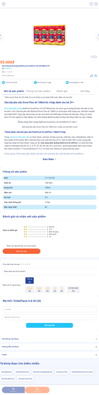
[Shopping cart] (96, 3)
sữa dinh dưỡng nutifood (42, 372)
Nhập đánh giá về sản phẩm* (15, 271)
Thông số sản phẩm (38, 91)
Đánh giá (62, 91)
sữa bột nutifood (22, 372)
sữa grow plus (61, 372)
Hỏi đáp (85, 91)
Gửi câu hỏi (49, 325)
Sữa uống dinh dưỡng (13, 108)
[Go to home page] (91, 4)
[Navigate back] (4, 4)
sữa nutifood (6, 372)
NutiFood (7, 68)
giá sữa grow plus (25, 379)
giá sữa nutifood (7, 379)
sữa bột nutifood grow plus (82, 372)
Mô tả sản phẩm (14, 91)
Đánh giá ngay (21, 251)
